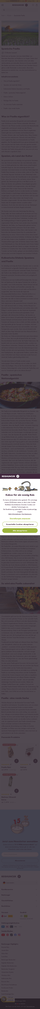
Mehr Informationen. (14, 514)
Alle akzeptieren (20, 531)
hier (35, 509)
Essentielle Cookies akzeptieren (20, 524)
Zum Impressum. (27, 514)
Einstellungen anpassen (20, 518)
